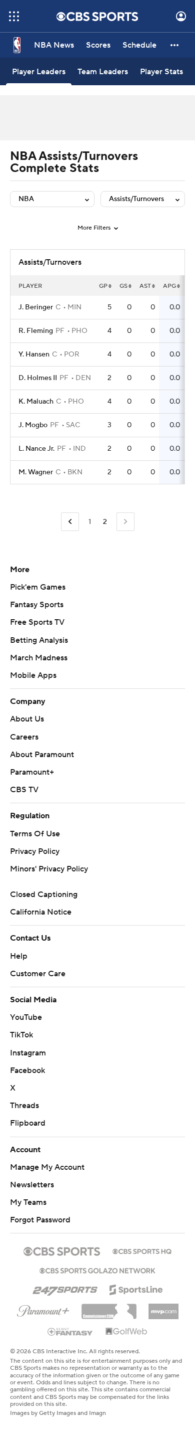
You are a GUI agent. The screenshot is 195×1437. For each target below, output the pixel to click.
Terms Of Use (35, 834)
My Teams (28, 1202)
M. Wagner (35, 472)
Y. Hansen (34, 354)
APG (169, 286)
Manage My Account (47, 1167)
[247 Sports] (65, 1288)
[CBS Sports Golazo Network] (98, 1270)
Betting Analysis (39, 640)
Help (19, 956)
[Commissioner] (109, 1308)
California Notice (41, 912)
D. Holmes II (37, 378)
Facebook (27, 1070)
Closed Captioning (44, 894)
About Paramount (42, 755)
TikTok (21, 1035)
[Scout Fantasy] (71, 1331)
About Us (27, 719)
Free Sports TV (37, 622)
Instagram (28, 1053)
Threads (24, 1106)
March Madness (39, 658)
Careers (24, 737)
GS (124, 286)
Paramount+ (32, 772)
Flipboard (28, 1123)
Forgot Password (40, 1220)
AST (145, 286)
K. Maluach (36, 401)
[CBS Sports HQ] (142, 1250)
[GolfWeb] (127, 1332)
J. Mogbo (33, 425)
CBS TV (24, 790)
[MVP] (163, 1308)
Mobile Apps (33, 675)
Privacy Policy (35, 851)
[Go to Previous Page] (70, 521)
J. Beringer (35, 307)
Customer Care (38, 974)
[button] (14, 16)
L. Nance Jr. (36, 448)
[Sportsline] (136, 1288)
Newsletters (32, 1185)
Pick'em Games (38, 587)
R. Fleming (35, 330)
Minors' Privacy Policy (49, 869)
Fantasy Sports (37, 605)
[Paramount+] (43, 1309)
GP (103, 286)
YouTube (26, 1017)
